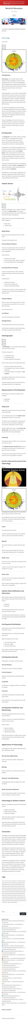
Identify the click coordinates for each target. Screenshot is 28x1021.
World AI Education (14, 8)
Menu (14, 15)
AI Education (14, 902)
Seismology (6, 38)
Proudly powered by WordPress (8, 1018)
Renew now (7, 3)
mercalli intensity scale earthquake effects (13, 889)
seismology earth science (20, 898)
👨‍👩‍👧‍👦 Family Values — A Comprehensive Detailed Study (13, 958)
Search (3, 911)
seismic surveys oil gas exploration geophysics (15, 893)
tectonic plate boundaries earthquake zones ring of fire (14, 900)
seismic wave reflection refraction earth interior (12, 895)
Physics (14, 880)
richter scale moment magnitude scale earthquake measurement (14, 891)
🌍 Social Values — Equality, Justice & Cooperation (13, 945)
